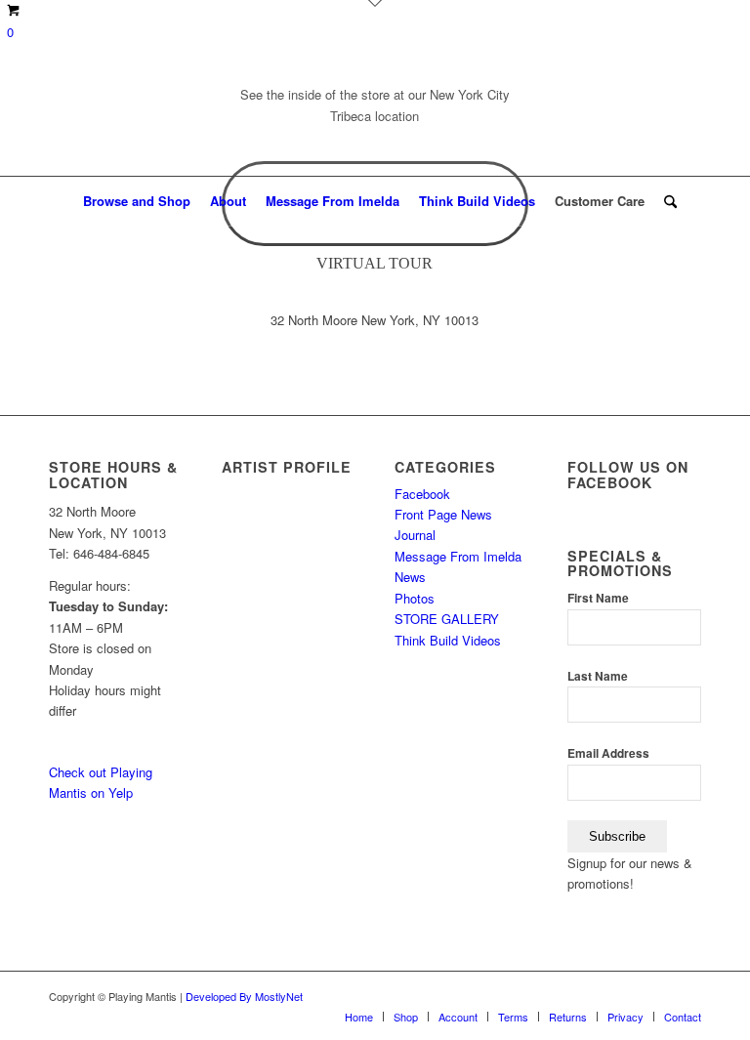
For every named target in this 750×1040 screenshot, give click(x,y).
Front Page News (443, 514)
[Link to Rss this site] (657, 119)
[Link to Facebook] (569, 119)
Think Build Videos (448, 640)
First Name (598, 598)
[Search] (665, 201)
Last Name (597, 676)
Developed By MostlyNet (244, 996)
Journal (415, 534)
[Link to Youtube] (598, 119)
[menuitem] (136, 201)
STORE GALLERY (447, 618)
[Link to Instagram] (686, 119)
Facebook (422, 493)
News (410, 576)
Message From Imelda (458, 556)
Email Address (608, 753)
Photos (415, 598)
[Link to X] (628, 119)
